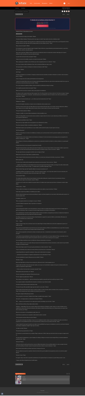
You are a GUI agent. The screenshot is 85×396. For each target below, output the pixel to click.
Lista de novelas (37, 3)
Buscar (69, 3)
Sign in (64, 8)
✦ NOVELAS (17, 8)
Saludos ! (50, 3)
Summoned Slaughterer (20, 11)
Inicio (31, 3)
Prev (64, 14)
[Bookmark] (66, 11)
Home (16, 11)
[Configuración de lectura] (2, 394)
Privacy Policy (42, 390)
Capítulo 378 (24, 378)
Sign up (68, 8)
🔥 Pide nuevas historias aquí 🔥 (42, 25)
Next (67, 14)
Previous (67, 373)
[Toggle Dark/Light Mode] (69, 11)
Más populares (44, 3)
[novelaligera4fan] (21, 3)
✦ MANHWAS (23, 8)
